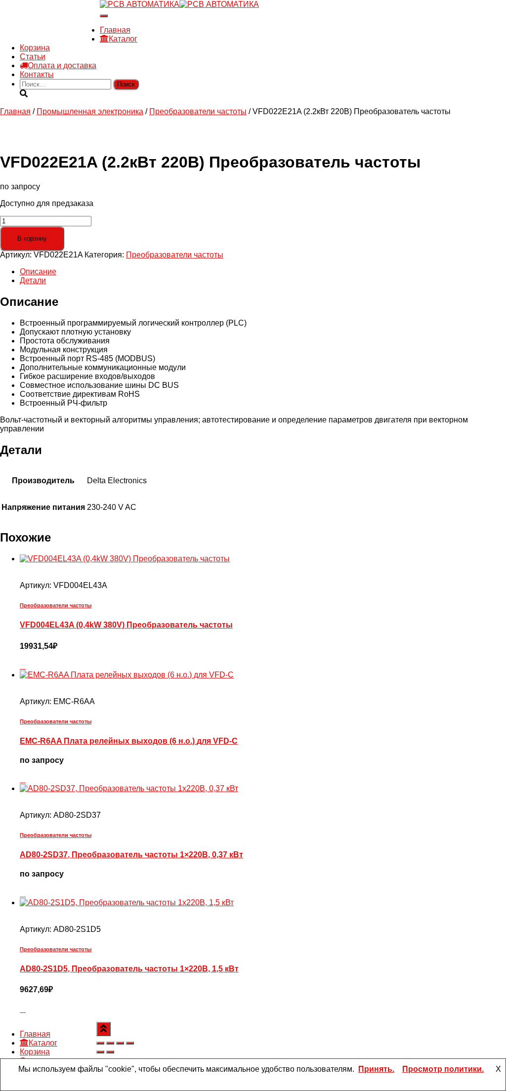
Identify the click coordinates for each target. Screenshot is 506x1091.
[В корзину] (23, 666)
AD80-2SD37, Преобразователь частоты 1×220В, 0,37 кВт (131, 854)
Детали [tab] (33, 280)
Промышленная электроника (90, 111)
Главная (115, 30)
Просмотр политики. (443, 1069)
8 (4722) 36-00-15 (51, 21)
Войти (89, 39)
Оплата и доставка (62, 65)
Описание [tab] (38, 271)
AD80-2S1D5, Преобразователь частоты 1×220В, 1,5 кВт (129, 969)
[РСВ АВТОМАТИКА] (179, 4)
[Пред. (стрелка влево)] (100, 1051)
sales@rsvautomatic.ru (60, 30)
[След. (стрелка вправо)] (110, 1051)
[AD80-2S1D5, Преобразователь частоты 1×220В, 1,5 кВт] (127, 902)
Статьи (32, 56)
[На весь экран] (110, 1043)
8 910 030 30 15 (48, 12)
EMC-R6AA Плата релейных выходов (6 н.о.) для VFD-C (129, 741)
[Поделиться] (120, 1043)
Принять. (376, 1069)
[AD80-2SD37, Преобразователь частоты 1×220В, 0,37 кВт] (129, 788)
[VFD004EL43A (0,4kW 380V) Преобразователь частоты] (125, 558)
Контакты (37, 74)
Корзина (35, 47)
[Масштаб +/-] (100, 1043)
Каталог (123, 39)
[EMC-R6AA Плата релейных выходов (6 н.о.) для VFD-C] (127, 675)
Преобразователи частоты (198, 111)
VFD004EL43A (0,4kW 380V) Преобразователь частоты (126, 625)
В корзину (32, 238)
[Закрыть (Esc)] (130, 1043)
